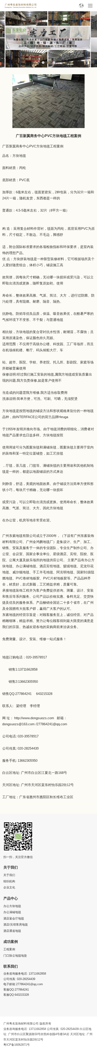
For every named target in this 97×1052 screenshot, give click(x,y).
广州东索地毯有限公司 (19, 536)
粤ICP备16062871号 (16, 1044)
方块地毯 (19, 156)
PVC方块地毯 (39, 146)
